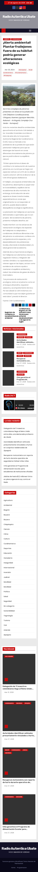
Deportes (7, 548)
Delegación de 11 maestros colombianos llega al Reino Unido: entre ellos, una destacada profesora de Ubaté (17, 690)
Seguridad (21, 337)
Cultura (7, 539)
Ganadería (8, 558)
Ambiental (7, 39)
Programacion (22, 868)
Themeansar (19, 863)
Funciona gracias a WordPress (13, 861)
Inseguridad (8, 563)
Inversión (7, 572)
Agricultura (8, 500)
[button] (34, 30)
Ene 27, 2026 (21, 344)
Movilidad (7, 582)
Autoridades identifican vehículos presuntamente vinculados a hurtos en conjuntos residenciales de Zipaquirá (19, 737)
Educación (21, 374)
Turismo (7, 620)
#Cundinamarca (20, 73)
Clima (6, 534)
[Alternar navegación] (30, 30)
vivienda (7, 630)
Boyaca (7, 519)
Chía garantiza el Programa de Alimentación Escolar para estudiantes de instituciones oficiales (18, 469)
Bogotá (20, 353)
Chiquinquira (8, 524)
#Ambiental (22, 70)
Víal (5, 625)
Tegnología (8, 616)
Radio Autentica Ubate (19, 17)
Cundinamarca (16, 39)
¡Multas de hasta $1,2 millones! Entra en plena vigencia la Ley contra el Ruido (18, 479)
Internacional (9, 567)
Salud (6, 596)
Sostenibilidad (9, 611)
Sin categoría (9, 606)
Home (13, 868)
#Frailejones (7, 75)
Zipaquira (28, 337)
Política (7, 591)
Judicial (20, 356)
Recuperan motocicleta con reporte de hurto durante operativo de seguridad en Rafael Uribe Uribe (18, 458)
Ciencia (7, 529)
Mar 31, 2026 (9, 692)
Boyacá (7, 515)
